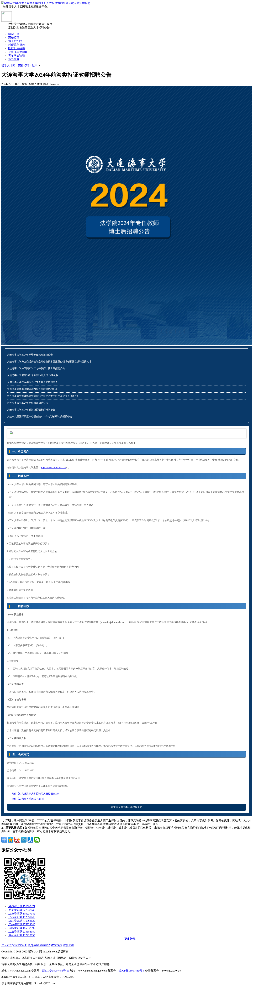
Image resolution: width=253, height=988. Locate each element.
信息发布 (68, 945)
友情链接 (56, 945)
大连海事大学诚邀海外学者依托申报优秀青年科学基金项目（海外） (43, 396)
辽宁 (35, 65)
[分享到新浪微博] (17, 840)
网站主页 (13, 33)
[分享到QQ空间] (10, 840)
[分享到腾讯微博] (24, 840)
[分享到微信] (37, 840)
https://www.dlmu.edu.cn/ (53, 467)
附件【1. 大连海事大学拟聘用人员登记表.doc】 (37, 793)
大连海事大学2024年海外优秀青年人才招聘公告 (32, 382)
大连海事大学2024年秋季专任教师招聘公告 (30, 354)
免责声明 (33, 945)
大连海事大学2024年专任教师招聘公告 (27, 403)
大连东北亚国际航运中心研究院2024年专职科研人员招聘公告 (39, 416)
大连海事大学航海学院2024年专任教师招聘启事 (32, 389)
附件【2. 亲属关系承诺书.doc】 (28, 799)
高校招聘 (23, 65)
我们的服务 (20, 945)
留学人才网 (8, 65)
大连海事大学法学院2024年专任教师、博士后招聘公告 (36, 368)
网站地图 (44, 945)
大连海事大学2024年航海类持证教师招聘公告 (31, 409)
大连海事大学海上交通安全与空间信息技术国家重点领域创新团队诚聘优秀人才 (49, 361)
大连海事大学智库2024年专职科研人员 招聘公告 (32, 375)
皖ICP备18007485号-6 (131, 970)
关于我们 (6, 945)
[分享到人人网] (30, 840)
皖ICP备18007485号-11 (55, 970)
